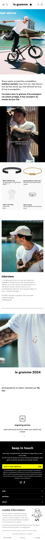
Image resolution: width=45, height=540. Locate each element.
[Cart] (42, 4)
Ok (39, 466)
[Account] (38, 4)
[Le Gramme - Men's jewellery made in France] (22, 4)
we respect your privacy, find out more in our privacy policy (19, 530)
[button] (7, 4)
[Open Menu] (3, 4)
